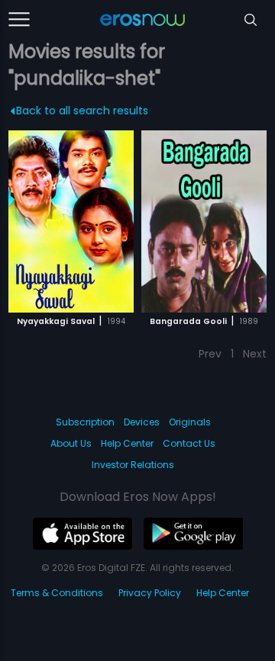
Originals (190, 422)
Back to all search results (82, 110)
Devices (142, 422)
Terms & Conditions (57, 592)
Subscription (85, 422)
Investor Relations (133, 464)
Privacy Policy (149, 592)
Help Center (127, 443)
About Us (71, 443)
